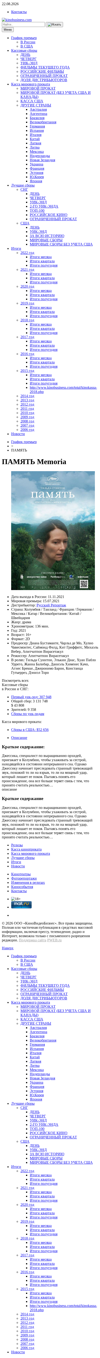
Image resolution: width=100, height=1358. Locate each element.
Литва (35, 147)
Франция (37, 168)
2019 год (27, 303)
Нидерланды (40, 156)
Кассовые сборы (24, 50)
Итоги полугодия (43, 265)
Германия (37, 126)
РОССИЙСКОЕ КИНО (48, 215)
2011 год (27, 409)
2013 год (27, 400)
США (25, 223)
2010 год (27, 413)
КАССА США (31, 101)
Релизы (17, 845)
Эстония (36, 173)
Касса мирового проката (30, 84)
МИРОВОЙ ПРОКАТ (38, 88)
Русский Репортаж (51, 605)
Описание (19, 738)
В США (26, 46)
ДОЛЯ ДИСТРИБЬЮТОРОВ (43, 80)
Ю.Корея (37, 177)
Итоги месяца (41, 257)
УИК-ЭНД (28, 63)
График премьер (24, 38)
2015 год (27, 371)
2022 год (27, 253)
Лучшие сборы (23, 185)
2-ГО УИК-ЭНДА (44, 206)
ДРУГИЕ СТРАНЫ (35, 105)
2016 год (27, 354)
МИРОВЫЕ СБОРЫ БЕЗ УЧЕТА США (61, 244)
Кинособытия (22, 887)
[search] (54, 24)
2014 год (27, 396)
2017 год (27, 337)
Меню (8, 29)
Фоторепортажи (24, 878)
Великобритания (43, 122)
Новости (18, 434)
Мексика (37, 152)
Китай (35, 139)
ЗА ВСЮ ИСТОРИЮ (47, 236)
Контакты (19, 12)
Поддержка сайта (32, 940)
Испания (37, 130)
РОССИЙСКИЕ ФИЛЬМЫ (42, 71)
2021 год (27, 270)
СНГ (24, 189)
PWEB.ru (54, 940)
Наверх (7, 948)
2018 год (27, 320)
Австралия (38, 109)
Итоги (16, 248)
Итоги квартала (42, 261)
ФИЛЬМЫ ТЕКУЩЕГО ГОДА (45, 67)
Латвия (35, 143)
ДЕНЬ (25, 55)
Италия (35, 135)
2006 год (27, 430)
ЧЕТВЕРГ (28, 59)
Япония (36, 181)
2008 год (27, 421)
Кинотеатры (21, 874)
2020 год (27, 286)
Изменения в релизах (28, 883)
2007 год (27, 425)
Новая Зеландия (42, 160)
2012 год (27, 404)
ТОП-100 (37, 211)
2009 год (27, 417)
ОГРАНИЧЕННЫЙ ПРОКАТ (44, 76)
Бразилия (37, 118)
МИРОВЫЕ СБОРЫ (46, 240)
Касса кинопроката (26, 849)
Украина (36, 164)
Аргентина (38, 114)
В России (27, 42)
